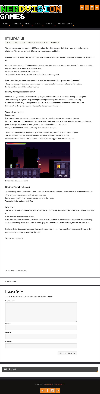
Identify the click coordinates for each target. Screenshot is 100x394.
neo (10, 42)
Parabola (49, 385)
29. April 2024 (20, 42)
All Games (32, 42)
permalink (22, 271)
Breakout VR (10, 281)
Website (8, 342)
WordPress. (60, 385)
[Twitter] (82, 7)
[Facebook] (87, 7)
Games (40, 42)
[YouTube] (97, 7)
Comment (9, 301)
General (47, 42)
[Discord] (92, 7)
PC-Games (55, 42)
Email (8, 332)
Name (8, 323)
